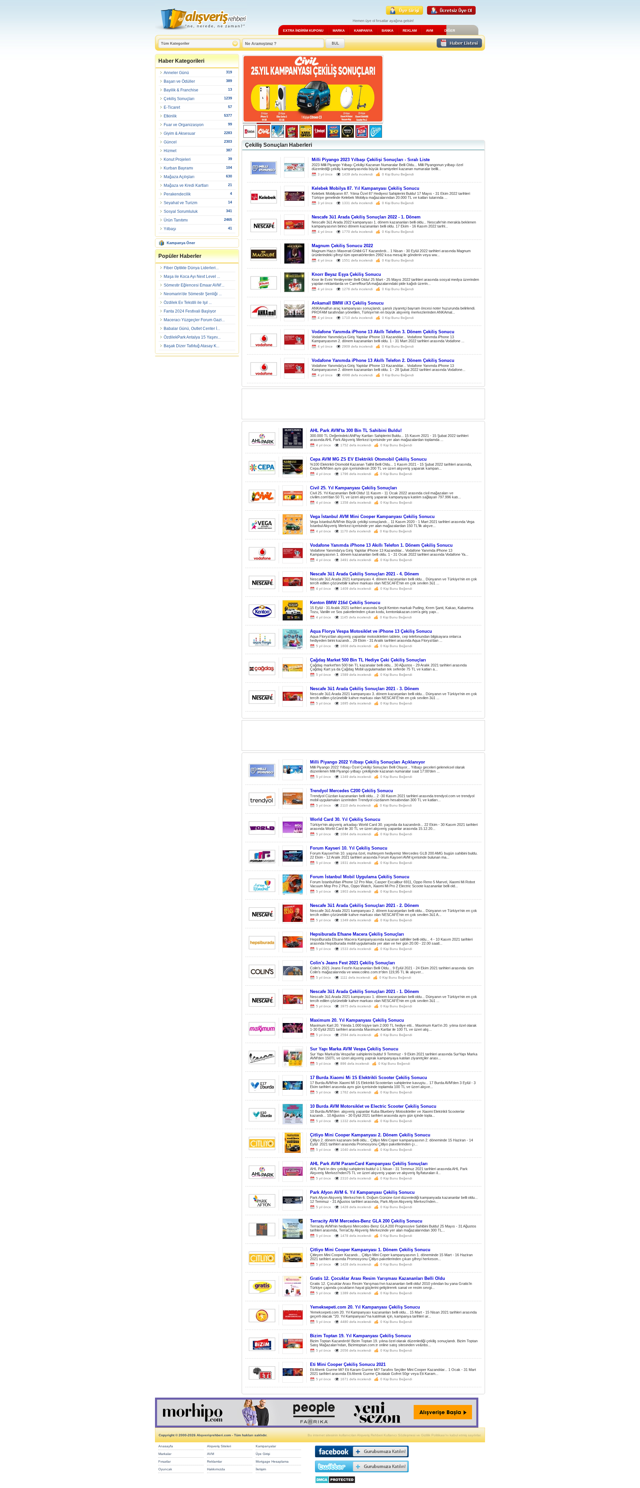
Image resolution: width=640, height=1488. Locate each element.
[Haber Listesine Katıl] (459, 46)
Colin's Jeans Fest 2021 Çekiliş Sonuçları (352, 962)
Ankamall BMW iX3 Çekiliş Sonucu (348, 303)
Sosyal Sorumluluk (181, 211)
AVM (429, 30)
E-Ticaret (172, 107)
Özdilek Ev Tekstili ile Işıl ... (188, 302)
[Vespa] (262, 1062)
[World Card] (262, 833)
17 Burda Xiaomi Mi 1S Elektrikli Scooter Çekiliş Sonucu (368, 1077)
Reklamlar (214, 1461)
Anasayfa (165, 1446)
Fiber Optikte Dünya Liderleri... (191, 268)
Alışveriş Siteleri (219, 1446)
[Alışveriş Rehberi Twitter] (362, 1474)
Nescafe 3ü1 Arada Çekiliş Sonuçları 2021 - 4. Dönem (364, 573)
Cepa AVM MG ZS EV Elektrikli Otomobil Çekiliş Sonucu (368, 459)
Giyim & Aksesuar (179, 133)
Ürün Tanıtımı (176, 220)
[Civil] (262, 501)
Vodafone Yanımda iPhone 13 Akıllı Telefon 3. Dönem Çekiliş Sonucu (383, 331)
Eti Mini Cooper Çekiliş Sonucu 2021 (348, 1364)
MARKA (339, 30)
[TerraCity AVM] (262, 1234)
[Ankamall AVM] (263, 316)
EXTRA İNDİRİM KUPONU (303, 30)
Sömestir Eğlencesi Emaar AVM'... (194, 285)
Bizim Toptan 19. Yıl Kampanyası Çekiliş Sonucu (360, 1335)
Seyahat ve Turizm (180, 202)
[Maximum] (262, 1033)
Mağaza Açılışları (179, 176)
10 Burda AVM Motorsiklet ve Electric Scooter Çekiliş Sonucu (373, 1106)
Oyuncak (165, 1469)
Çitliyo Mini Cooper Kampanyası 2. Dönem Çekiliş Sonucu (370, 1134)
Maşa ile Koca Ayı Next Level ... (192, 276)
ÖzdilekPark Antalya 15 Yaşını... (192, 337)
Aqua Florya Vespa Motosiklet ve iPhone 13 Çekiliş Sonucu (371, 631)
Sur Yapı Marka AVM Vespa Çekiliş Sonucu (354, 1048)
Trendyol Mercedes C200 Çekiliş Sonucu (351, 790)
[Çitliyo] (262, 1148)
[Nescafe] (263, 230)
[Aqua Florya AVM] (262, 644)
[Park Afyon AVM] (262, 1205)
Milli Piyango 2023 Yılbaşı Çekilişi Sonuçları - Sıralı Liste (371, 159)
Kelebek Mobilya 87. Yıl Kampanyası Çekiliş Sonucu (365, 188)
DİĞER (449, 30)
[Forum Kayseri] (262, 861)
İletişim (261, 1469)
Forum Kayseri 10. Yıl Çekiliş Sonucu (348, 848)
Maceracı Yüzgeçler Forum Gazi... (194, 320)
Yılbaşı (170, 228)
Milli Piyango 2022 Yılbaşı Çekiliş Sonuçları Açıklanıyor (367, 762)
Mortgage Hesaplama (272, 1461)
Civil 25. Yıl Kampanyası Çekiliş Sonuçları (353, 487)
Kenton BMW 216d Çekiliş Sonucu (345, 602)
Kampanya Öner (181, 243)
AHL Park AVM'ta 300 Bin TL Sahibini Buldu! (356, 430)
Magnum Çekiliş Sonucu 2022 (342, 245)
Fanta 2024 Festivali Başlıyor (190, 311)
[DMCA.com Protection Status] (335, 1485)
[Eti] (262, 1378)
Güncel (170, 142)
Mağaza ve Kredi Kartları (186, 185)
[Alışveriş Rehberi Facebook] (362, 1459)
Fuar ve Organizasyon (184, 124)
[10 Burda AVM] (262, 1119)
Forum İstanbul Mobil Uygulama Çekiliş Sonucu (359, 876)
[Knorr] (263, 288)
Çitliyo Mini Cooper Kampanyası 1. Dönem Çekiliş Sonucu (370, 1249)
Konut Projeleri (177, 159)
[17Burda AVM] (262, 1091)
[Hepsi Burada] (262, 947)
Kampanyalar (266, 1446)
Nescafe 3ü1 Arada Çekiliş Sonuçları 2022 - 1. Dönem (366, 216)
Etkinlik (170, 116)
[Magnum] (263, 259)
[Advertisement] (434, 96)
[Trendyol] (262, 804)
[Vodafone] (263, 345)
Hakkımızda (216, 1469)
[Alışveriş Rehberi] (201, 32)
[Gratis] (262, 1292)
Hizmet (170, 150)
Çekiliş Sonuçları (179, 98)
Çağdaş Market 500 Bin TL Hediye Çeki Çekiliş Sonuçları (368, 659)
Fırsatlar (164, 1461)
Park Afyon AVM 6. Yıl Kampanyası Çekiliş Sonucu (362, 1192)
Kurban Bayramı (178, 168)
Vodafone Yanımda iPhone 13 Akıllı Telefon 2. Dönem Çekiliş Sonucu (383, 360)
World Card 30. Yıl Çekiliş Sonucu (345, 819)
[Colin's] (262, 976)
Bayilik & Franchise (181, 90)
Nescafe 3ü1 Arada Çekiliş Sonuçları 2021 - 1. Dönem (364, 991)
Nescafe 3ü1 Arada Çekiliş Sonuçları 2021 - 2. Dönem (364, 905)
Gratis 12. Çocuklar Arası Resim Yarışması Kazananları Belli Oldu (377, 1278)
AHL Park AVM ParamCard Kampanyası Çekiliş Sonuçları (369, 1163)
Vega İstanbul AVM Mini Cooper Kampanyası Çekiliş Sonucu (372, 516)
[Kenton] (262, 616)
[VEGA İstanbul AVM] (262, 530)
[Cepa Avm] (262, 472)
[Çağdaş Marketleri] (262, 673)
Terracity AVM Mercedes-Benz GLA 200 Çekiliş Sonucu (366, 1220)
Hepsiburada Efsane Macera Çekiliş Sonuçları (357, 934)
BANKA (387, 30)
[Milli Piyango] (263, 173)
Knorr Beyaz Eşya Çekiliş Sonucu (346, 274)
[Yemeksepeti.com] (262, 1320)
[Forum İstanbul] (262, 890)
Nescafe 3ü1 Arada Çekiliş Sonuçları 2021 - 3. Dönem (364, 688)
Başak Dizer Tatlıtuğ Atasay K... (191, 346)
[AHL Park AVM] (262, 444)
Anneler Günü (176, 72)
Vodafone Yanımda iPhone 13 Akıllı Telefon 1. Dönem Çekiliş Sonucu (381, 545)
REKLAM (410, 30)
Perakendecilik (177, 194)
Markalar (164, 1454)
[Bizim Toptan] (262, 1349)
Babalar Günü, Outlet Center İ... (192, 328)
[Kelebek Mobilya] (263, 201)
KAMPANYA (363, 30)
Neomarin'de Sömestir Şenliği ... (193, 294)
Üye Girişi (263, 1454)
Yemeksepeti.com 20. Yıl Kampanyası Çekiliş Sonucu (365, 1307)
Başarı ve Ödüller (179, 81)
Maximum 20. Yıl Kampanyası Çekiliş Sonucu (357, 1020)
